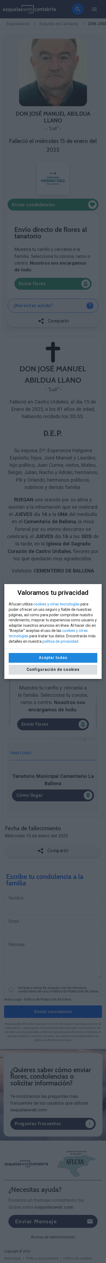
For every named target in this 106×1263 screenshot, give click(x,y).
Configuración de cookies (53, 669)
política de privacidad (60, 641)
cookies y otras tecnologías (56, 604)
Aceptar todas (53, 657)
